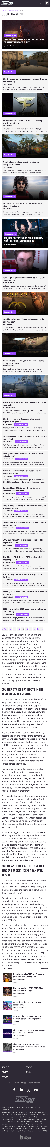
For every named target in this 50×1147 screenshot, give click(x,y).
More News (44, 968)
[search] (41, 3)
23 (18, 629)
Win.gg (4, 10)
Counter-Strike (13, 10)
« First (5, 629)
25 (26, 629)
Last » (40, 629)
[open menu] (47, 3)
